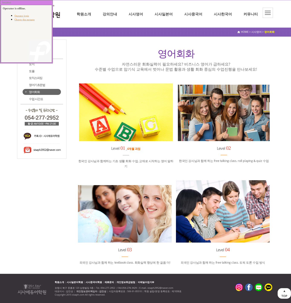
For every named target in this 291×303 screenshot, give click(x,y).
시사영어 (136, 13)
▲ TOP (284, 293)
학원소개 (84, 13)
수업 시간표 (36, 99)
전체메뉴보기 (268, 13)
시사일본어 (164, 13)
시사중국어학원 (94, 282)
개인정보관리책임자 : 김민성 (91, 291)
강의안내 (110, 13)
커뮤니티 (250, 13)
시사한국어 (223, 13)
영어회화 (34, 92)
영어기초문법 (37, 85)
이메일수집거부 (146, 282)
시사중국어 (193, 13)
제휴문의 (109, 282)
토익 (31, 64)
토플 (31, 71)
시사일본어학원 (75, 282)
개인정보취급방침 (126, 282)
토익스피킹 (35, 78)
